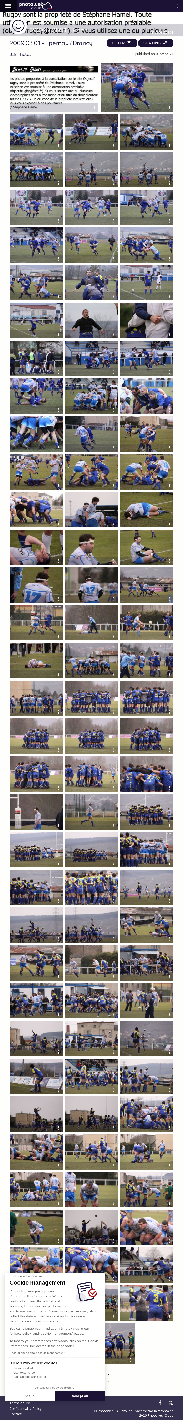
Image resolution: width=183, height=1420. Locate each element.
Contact (16, 1414)
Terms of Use (20, 1403)
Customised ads (23, 1368)
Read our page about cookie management (37, 1353)
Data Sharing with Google (30, 1377)
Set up (30, 1396)
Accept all (80, 1396)
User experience (24, 1372)
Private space (161, 32)
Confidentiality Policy (25, 1408)
